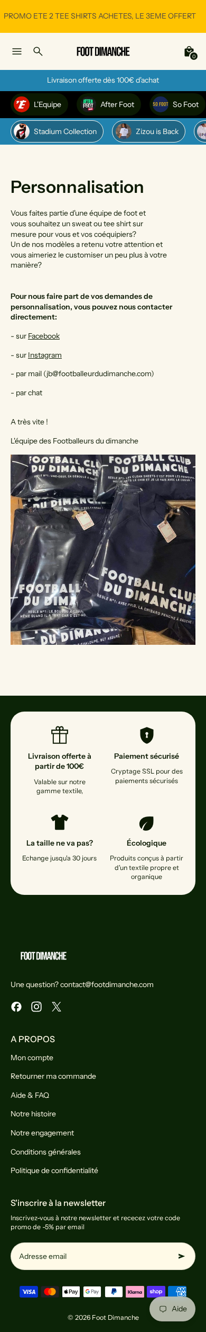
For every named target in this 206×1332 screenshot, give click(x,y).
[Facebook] (16, 1007)
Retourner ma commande (53, 1076)
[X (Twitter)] (56, 1007)
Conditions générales (46, 1152)
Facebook (44, 336)
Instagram (45, 355)
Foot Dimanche (115, 1317)
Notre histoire (33, 1113)
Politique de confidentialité (54, 1170)
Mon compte (32, 1057)
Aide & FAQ (30, 1095)
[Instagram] (36, 1007)
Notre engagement (42, 1133)
